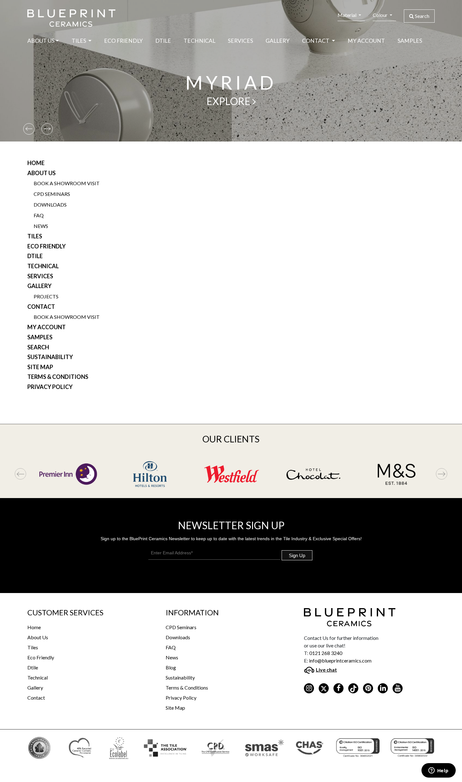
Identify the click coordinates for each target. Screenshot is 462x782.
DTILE (163, 40)
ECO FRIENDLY (123, 40)
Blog (171, 667)
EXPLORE (229, 101)
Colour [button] (380, 15)
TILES (79, 40)
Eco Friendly (40, 657)
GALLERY (39, 285)
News (172, 657)
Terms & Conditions (57, 376)
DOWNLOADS (50, 205)
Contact (36, 698)
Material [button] (347, 15)
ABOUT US (40, 40)
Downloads (178, 637)
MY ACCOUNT (366, 40)
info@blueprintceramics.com (340, 660)
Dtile (32, 667)
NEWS (41, 226)
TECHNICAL (199, 40)
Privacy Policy (50, 386)
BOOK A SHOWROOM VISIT (67, 183)
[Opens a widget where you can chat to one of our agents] (438, 771)
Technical (37, 677)
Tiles (32, 647)
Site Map (40, 366)
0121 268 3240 (325, 653)
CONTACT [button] (316, 40)
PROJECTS (46, 296)
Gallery (35, 687)
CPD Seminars (181, 627)
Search (421, 16)
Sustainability (50, 356)
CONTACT (41, 306)
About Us (41, 172)
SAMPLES (410, 40)
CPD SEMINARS (52, 194)
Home (36, 162)
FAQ (39, 215)
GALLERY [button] (277, 40)
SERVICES (240, 40)
